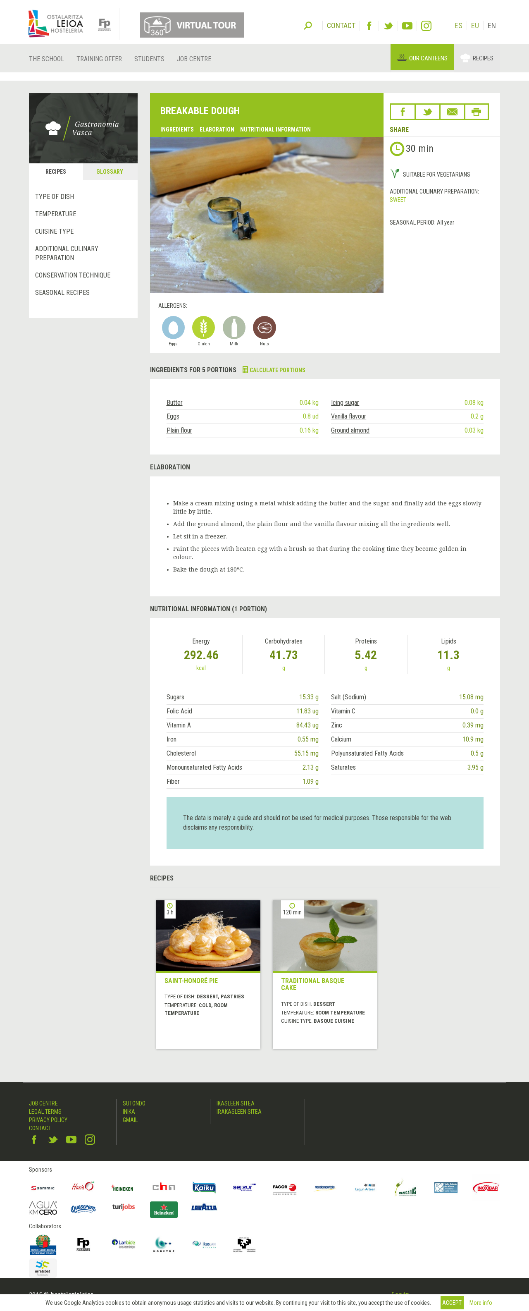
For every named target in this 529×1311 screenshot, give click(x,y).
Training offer (99, 59)
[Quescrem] (83, 1208)
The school (46, 59)
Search (308, 25)
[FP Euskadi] (83, 1244)
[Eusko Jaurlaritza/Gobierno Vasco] (43, 1244)
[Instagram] (426, 26)
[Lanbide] (124, 1244)
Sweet (398, 199)
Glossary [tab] (109, 171)
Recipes (483, 58)
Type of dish (54, 197)
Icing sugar (345, 403)
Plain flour (179, 430)
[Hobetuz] (164, 1244)
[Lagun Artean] (365, 1188)
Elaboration (217, 129)
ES (458, 25)
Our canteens (428, 58)
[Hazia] (83, 1188)
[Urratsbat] (43, 1268)
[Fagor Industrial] (285, 1188)
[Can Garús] (406, 1188)
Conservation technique (72, 275)
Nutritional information (275, 129)
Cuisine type (54, 231)
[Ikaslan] (204, 1244)
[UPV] (245, 1244)
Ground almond (350, 430)
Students (149, 59)
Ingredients (177, 129)
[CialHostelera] (164, 1188)
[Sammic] (43, 1188)
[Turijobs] (124, 1206)
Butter (175, 403)
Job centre (194, 59)
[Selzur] (245, 1188)
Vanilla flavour (348, 416)
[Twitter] (388, 26)
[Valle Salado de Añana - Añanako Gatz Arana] (446, 1188)
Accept (452, 1302)
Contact (40, 1128)
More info (480, 1302)
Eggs (173, 416)
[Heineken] (124, 1188)
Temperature (55, 214)
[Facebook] (369, 26)
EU (475, 25)
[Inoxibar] (486, 1188)
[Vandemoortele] (325, 1188)
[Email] (452, 112)
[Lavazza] (204, 1205)
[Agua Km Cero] (43, 1207)
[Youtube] (407, 26)
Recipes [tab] (55, 171)
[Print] (476, 112)
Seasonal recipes (62, 293)
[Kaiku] (204, 1188)
